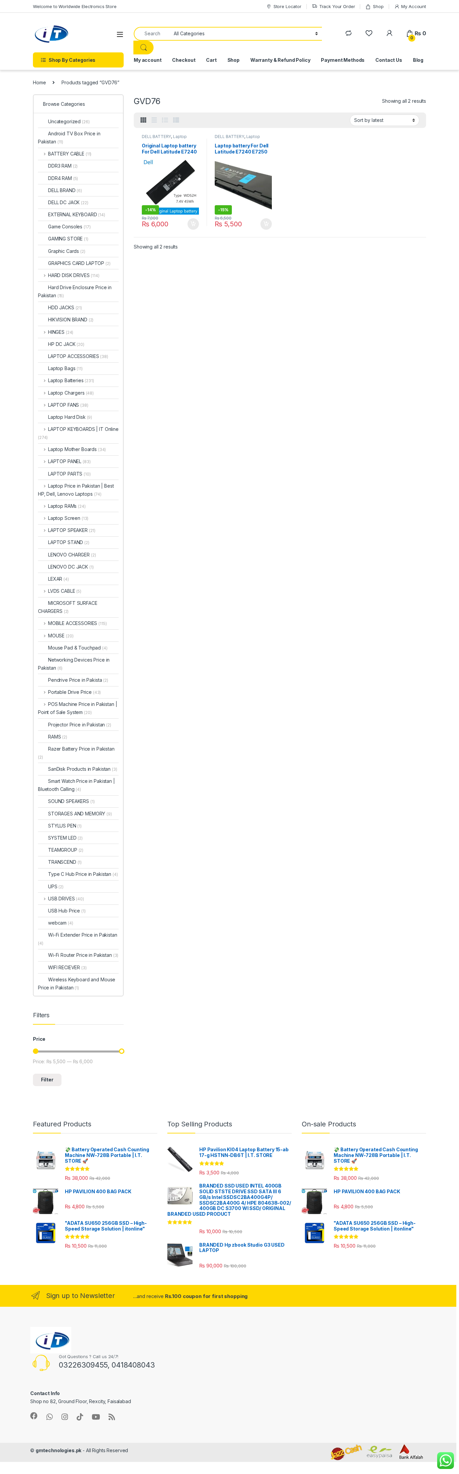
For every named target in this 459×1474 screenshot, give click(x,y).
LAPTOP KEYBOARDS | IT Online (78, 433)
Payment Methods (343, 60)
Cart (211, 60)
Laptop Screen (68, 518)
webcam (60, 923)
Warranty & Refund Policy (280, 60)
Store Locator (287, 6)
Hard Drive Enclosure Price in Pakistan (75, 291)
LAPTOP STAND (68, 542)
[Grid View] (143, 120)
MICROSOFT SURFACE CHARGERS (67, 607)
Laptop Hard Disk (70, 417)
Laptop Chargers (71, 393)
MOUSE (60, 635)
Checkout (183, 60)
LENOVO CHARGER (72, 554)
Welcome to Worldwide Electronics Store (75, 6)
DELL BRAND (65, 190)
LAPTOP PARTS (69, 474)
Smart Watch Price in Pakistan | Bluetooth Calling (76, 785)
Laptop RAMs (67, 506)
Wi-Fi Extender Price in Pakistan (77, 939)
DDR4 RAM (63, 178)
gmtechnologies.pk (59, 1450)
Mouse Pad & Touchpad (78, 648)
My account (148, 60)
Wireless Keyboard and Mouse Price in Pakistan (76, 983)
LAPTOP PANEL (69, 461)
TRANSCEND (65, 862)
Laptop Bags (65, 368)
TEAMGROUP (65, 850)
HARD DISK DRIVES (73, 275)
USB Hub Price (67, 910)
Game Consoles (69, 226)
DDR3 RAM (63, 166)
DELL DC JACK (68, 202)
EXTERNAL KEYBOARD (76, 214)
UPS (56, 886)
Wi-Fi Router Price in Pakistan (83, 955)
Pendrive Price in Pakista (78, 680)
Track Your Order (337, 6)
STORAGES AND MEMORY (80, 813)
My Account (413, 6)
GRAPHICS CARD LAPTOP (79, 263)
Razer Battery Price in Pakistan (76, 753)
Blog (418, 60)
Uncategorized (69, 121)
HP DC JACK (66, 344)
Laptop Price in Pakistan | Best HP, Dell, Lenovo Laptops (76, 490)
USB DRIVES (66, 898)
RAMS (57, 737)
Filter (47, 1079)
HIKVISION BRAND (70, 319)
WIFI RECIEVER (67, 967)
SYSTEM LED (65, 838)
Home (39, 82)
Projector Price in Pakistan (79, 724)
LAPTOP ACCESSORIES (78, 356)
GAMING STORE (68, 238)
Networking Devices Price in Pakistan (74, 664)
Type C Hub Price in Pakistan (83, 874)
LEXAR (58, 579)
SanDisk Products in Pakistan (82, 769)
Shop (378, 6)
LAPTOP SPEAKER (71, 530)
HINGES (60, 332)
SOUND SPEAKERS (71, 801)
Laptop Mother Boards (77, 449)
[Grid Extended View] (154, 120)
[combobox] (152, 34)
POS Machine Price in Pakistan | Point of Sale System (77, 708)
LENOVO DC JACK (71, 567)
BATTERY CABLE (69, 154)
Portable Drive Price (74, 692)
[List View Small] (176, 120)
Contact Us (388, 60)
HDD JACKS (65, 307)
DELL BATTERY (156, 136)
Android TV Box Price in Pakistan (69, 137)
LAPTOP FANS (68, 405)
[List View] (165, 120)
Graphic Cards (66, 251)
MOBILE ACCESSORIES (77, 623)
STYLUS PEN (65, 826)
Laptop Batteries (71, 380)
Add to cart (193, 224)
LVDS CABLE (64, 591)
